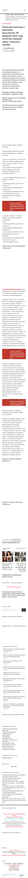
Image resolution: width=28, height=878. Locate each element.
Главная (7, 14)
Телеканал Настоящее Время (9, 732)
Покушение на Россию (7, 747)
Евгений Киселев (16, 541)
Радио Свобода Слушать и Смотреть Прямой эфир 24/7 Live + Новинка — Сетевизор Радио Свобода (13, 783)
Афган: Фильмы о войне (8, 746)
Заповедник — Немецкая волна (9, 739)
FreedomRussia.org (9, 48)
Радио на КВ (5, 730)
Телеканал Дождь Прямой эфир (9, 728)
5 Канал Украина (6, 735)
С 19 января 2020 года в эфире (11, 289)
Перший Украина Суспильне (9, 744)
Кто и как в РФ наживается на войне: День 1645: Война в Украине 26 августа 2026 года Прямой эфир (13, 705)
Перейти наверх (21, 875)
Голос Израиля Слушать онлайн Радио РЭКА (13, 786)
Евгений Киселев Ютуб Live (9, 749)
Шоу (12, 14)
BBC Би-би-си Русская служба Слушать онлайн (13, 798)
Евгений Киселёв (19, 14)
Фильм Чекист (5, 741)
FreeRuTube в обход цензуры (14, 586)
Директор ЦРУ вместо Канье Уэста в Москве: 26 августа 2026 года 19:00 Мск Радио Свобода (14, 698)
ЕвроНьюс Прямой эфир (8, 743)
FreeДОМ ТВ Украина (7, 733)
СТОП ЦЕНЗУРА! (6, 736)
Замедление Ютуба (6, 738)
